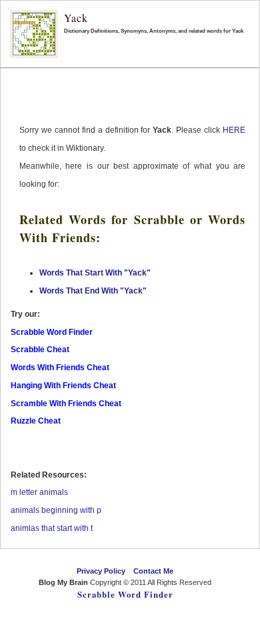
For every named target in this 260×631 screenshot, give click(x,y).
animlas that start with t (52, 528)
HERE (234, 130)
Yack (76, 18)
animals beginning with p (56, 510)
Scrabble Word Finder (125, 594)
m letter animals (39, 492)
